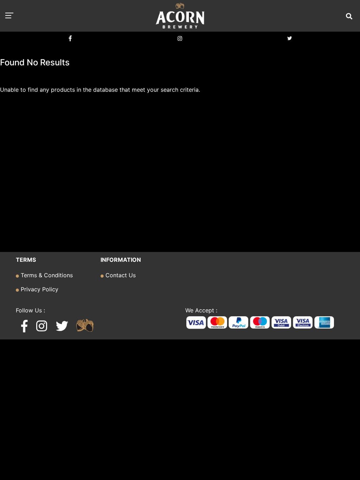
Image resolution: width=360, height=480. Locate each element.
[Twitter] (290, 38)
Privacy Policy (38, 289)
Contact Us (120, 275)
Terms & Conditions (46, 275)
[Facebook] (70, 38)
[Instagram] (180, 38)
